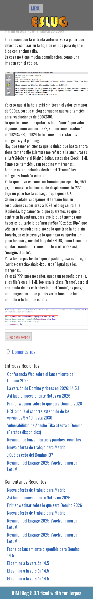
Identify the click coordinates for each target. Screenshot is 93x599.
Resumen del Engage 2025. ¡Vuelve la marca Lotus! (42, 465)
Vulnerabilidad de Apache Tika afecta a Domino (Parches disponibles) (45, 428)
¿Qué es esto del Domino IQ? (30, 454)
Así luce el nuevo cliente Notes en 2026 (38, 395)
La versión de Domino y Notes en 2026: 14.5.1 (43, 388)
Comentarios (24, 351)
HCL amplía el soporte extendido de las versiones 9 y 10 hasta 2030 (38, 414)
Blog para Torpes (18, 336)
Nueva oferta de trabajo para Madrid (36, 447)
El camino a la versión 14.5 (28, 563)
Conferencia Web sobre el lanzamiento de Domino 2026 (40, 377)
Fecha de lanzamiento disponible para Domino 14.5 (43, 552)
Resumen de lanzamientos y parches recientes (44, 439)
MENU (36, 8)
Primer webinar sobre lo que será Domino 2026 (44, 403)
